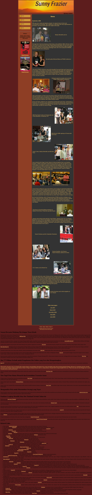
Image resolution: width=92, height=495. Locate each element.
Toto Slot (44, 344)
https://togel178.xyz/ (24, 447)
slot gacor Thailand (12, 399)
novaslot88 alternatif (69, 341)
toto (77, 406)
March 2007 (53, 310)
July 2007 (52, 307)
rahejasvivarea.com (83, 392)
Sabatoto (15, 432)
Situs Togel (48, 385)
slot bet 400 (49, 477)
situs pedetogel (6, 459)
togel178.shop (20, 450)
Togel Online (18, 484)
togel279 (62, 409)
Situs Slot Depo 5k (5, 346)
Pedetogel (26, 439)
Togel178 (14, 431)
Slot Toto (84, 356)
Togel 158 (29, 448)
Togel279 (14, 427)
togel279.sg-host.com (12, 455)
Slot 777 (2, 363)
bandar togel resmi (13, 426)
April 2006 (52, 314)
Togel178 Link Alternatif (41, 419)
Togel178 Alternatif (35, 417)
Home (23, 15)
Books (23, 19)
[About (44, 326)
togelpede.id (5, 456)
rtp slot (64, 366)
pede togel (44, 443)
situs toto (42, 350)
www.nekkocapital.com (23, 449)
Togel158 (8, 436)
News (23, 27)
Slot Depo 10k (49, 371)
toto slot (61, 352)
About (23, 23)
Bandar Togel (54, 402)
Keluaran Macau (19, 381)
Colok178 (36, 465)
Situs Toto (8, 492)
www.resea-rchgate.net (38, 454)
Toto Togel (29, 378)
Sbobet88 (85, 475)
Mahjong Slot (22, 336)
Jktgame (5, 414)
